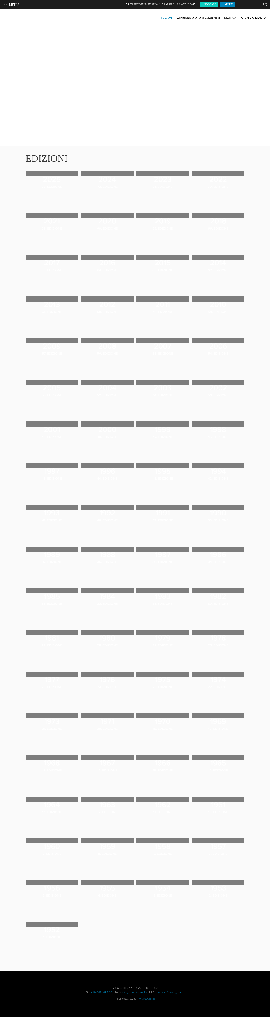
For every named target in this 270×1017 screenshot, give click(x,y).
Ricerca (230, 18)
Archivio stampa (253, 18)
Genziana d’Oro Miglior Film (198, 18)
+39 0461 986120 (102, 992)
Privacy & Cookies (146, 998)
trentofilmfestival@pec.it (169, 992)
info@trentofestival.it (134, 992)
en (264, 4)
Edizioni (166, 18)
